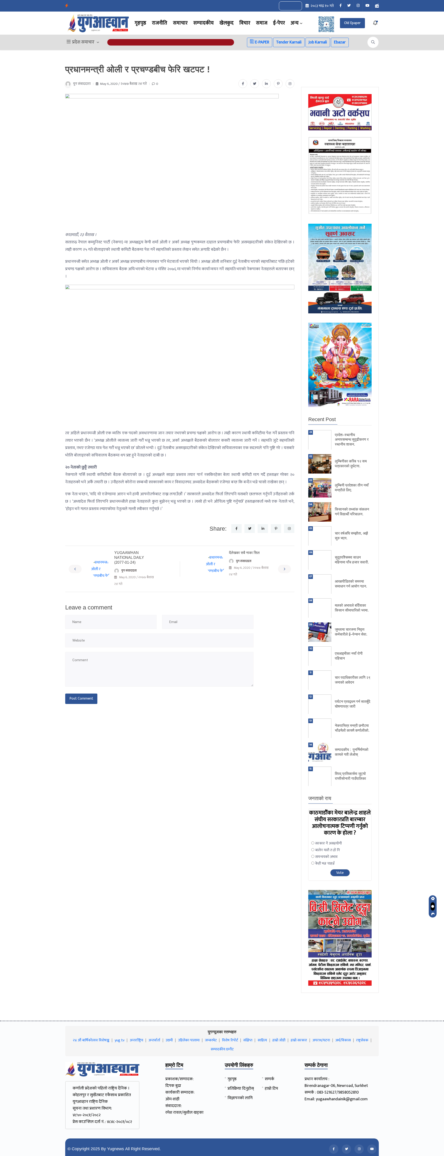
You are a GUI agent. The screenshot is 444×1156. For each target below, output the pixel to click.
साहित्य (262, 1040)
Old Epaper (352, 23)
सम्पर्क (269, 1079)
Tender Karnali (289, 42)
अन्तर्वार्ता (154, 1040)
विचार (244, 23)
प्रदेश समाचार (83, 42)
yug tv (119, 1040)
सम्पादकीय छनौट (222, 1049)
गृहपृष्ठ (140, 23)
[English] (285, 6)
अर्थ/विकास (343, 1040)
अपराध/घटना (321, 1040)
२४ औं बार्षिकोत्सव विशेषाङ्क (91, 1040)
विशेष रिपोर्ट (230, 1040)
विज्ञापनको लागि (240, 1098)
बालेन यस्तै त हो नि (327, 850)
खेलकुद (226, 23)
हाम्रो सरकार (299, 1040)
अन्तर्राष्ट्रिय (136, 1040)
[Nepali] (295, 6)
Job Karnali (317, 42)
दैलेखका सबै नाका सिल (244, 553)
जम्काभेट (211, 1040)
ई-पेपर (279, 23)
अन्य (295, 23)
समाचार (180, 23)
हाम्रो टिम (271, 1088)
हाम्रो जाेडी (278, 1040)
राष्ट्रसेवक (362, 1040)
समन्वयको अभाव (326, 857)
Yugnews (115, 1149)
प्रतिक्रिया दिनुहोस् (241, 1088)
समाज (261, 23)
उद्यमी (169, 1040)
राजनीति (159, 23)
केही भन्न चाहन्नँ (325, 863)
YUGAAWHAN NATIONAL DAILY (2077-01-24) (129, 557)
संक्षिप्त (247, 1040)
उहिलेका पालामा (189, 1040)
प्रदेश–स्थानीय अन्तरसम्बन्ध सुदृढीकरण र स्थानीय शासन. (352, 439)
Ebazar (340, 42)
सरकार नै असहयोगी (328, 843)
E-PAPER (261, 42)
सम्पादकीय (203, 23)
